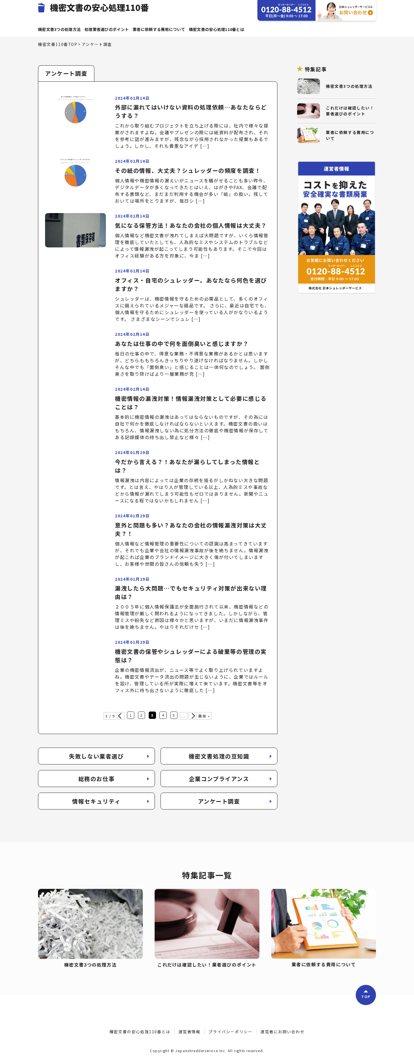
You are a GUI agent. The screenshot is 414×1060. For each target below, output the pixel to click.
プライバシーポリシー (230, 1031)
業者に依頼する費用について (159, 29)
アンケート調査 (219, 801)
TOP (365, 996)
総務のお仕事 (96, 779)
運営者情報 (190, 1031)
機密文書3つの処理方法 (59, 29)
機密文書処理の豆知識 (219, 756)
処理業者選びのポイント (106, 29)
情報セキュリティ (96, 801)
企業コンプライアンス (219, 779)
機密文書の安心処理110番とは (216, 29)
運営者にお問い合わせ (282, 1031)
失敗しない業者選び (96, 756)
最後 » (204, 716)
